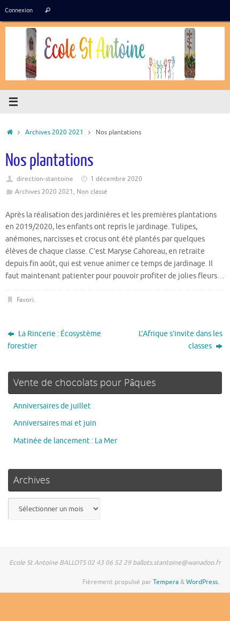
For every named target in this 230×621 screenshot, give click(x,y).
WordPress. (202, 582)
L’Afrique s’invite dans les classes (181, 340)
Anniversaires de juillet (52, 406)
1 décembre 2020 (116, 179)
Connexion (19, 10)
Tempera (166, 582)
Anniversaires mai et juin (54, 423)
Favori (25, 300)
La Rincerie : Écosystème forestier (54, 340)
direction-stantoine (45, 179)
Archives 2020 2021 (54, 132)
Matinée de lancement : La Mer (65, 440)
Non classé (92, 191)
